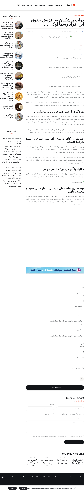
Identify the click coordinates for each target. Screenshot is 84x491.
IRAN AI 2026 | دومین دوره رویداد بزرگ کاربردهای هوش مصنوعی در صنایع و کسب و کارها (11, 172)
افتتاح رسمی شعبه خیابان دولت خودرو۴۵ (11, 140)
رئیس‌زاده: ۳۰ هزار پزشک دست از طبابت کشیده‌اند (62, 462)
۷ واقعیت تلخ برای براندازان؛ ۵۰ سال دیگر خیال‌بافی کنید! (78, 462)
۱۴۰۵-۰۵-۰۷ (32, 457)
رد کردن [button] (12, 488)
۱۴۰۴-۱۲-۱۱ (47, 457)
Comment (81, 419)
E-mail (52, 405)
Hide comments (56, 387)
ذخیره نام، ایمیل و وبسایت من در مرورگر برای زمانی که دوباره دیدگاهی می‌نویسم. (62, 414)
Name (82, 405)
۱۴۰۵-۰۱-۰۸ (77, 457)
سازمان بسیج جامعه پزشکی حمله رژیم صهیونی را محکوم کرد (47, 462)
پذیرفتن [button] (23, 488)
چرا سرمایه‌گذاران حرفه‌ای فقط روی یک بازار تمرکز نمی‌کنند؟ (11, 154)
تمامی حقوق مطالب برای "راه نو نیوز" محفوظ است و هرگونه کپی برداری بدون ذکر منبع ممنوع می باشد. (57, 436)
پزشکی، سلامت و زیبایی (79, 15)
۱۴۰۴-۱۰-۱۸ (62, 457)
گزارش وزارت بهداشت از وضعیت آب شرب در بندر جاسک (32, 462)
